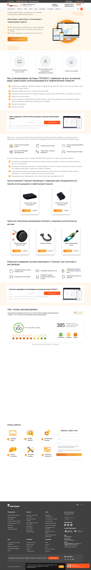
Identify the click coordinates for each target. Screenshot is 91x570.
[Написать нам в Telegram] (78, 4)
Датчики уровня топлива (14, 521)
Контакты (47, 551)
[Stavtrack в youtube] (73, 559)
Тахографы (10, 525)
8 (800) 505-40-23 (69, 4)
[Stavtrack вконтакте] (65, 559)
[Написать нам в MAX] (80, 4)
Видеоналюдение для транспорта (50, 535)
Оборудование (11, 512)
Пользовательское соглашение (42, 125)
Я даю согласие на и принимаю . (68, 447)
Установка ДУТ (49, 521)
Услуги (46, 512)
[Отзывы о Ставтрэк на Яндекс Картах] (21, 1)
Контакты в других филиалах (70, 546)
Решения (28, 512)
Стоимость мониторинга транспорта (14, 543)
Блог (46, 547)
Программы (29, 539)
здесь (37, 567)
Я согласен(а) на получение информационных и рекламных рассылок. (69, 451)
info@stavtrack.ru (68, 536)
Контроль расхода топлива (31, 519)
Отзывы (47, 544)
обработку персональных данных (24, 125)
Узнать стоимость (17, 39)
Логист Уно (29, 547)
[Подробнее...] (29, 196)
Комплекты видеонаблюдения (12, 528)
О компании (48, 539)
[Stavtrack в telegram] (68, 559)
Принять (61, 566)
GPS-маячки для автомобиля (12, 518)
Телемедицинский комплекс (49, 528)
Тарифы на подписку (13, 546)
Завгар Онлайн (30, 544)
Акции (9, 550)
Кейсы (46, 542)
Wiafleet (28, 549)
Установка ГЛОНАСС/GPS (48, 516)
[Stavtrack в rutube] (70, 559)
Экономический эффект (14, 548)
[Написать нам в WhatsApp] (77, 4)
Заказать (26, 210)
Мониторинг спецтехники (29, 527)
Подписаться (53, 558)
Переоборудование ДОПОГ (50, 531)
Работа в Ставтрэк (50, 549)
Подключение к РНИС (50, 523)
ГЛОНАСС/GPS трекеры (13, 515)
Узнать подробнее (52, 122)
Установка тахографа (50, 525)
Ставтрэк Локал (30, 551)
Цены (9, 539)
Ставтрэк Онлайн (30, 542)
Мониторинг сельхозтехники (30, 530)
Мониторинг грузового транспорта (32, 523)
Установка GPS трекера (51, 519)
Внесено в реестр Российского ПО (69, 513)
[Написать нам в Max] (71, 525)
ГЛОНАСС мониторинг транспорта (32, 516)
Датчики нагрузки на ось (14, 523)
